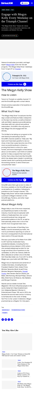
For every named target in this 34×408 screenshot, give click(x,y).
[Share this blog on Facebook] (2, 319)
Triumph (18, 69)
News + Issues (5, 9)
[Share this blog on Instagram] (6, 319)
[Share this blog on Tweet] (9, 319)
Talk (12, 9)
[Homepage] (7, 3)
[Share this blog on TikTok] (12, 319)
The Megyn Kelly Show (18, 310)
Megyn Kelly (10, 65)
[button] (32, 3)
